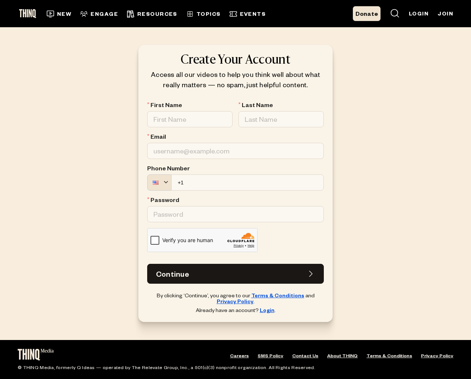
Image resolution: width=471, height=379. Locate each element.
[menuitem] (59, 14)
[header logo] (30, 13)
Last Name (257, 105)
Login (267, 310)
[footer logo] (36, 355)
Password (164, 199)
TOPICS (208, 13)
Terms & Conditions (277, 295)
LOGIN (419, 13)
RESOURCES (157, 13)
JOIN (445, 13)
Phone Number (168, 168)
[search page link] (395, 14)
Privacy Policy (235, 301)
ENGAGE (104, 13)
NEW (64, 13)
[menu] (166, 13)
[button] (159, 182)
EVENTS (253, 13)
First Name (166, 105)
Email (158, 136)
